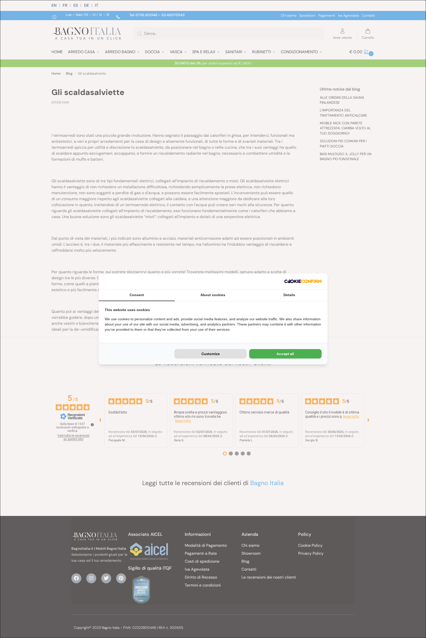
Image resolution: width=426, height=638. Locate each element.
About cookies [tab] (212, 295)
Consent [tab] (137, 295)
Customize (210, 354)
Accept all (285, 354)
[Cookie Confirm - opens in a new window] (303, 281)
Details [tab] (289, 295)
